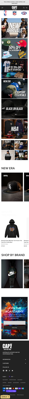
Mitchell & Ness (4, 244)
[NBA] (14, 129)
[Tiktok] (9, 370)
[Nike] (12, 273)
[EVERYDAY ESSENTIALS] (14, 89)
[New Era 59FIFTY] (12, 187)
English (4, 376)
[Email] (12, 370)
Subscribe (14, 327)
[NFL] (21, 155)
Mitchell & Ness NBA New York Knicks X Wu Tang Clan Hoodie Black (11, 241)
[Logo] (14, 7)
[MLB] (21, 145)
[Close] (8, 396)
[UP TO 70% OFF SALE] (14, 68)
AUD (12, 376)
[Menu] (2, 7)
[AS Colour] (7, 155)
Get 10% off (4, 397)
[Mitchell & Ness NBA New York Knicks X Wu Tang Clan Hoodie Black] (12, 228)
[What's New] (14, 28)
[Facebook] (6, 370)
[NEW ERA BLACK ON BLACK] (14, 109)
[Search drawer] (24, 7)
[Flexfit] (7, 145)
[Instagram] (3, 370)
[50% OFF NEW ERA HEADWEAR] (14, 48)
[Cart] (26, 7)
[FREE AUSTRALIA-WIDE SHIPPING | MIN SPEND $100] (14, 2)
